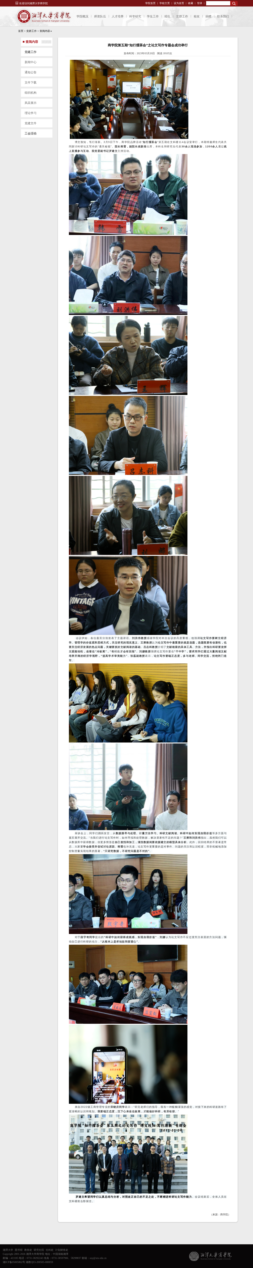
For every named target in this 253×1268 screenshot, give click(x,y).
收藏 (190, 3)
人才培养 (118, 16)
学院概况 (82, 16)
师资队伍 (100, 16)
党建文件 (30, 123)
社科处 (50, 1250)
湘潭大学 (8, 1250)
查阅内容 (45, 31)
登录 (199, 3)
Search (234, 3)
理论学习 (30, 113)
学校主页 (164, 3)
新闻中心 (30, 62)
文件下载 (30, 82)
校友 (197, 16)
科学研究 (135, 16)
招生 (167, 16)
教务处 (28, 1250)
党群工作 (182, 16)
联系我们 (223, 16)
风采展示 (30, 102)
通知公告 (30, 72)
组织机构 (30, 92)
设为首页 (179, 3)
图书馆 (19, 1250)
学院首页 (150, 3)
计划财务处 (61, 1250)
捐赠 (208, 16)
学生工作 (153, 16)
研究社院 (39, 1250)
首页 (20, 31)
